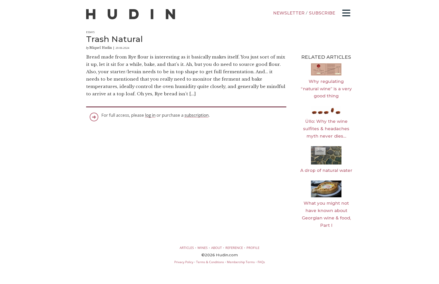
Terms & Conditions (210, 262)
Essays (90, 32)
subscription (196, 115)
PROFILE (252, 247)
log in (150, 115)
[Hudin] (130, 18)
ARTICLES (187, 247)
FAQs (261, 262)
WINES (202, 247)
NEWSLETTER (289, 13)
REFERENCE (234, 247)
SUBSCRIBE (322, 13)
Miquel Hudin (100, 48)
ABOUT (216, 247)
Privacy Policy (183, 262)
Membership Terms (241, 262)
